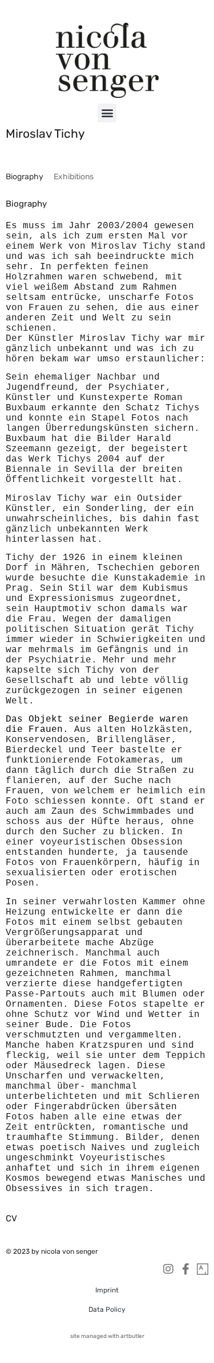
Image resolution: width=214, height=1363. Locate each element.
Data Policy (107, 1309)
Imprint (107, 1290)
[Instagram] (168, 1269)
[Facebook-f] (185, 1269)
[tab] (24, 177)
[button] (107, 113)
